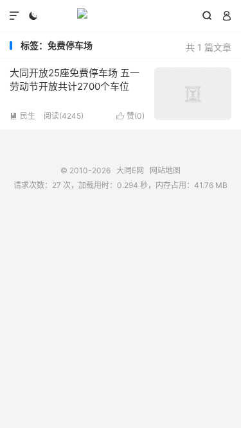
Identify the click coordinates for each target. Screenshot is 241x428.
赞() (130, 116)
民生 (22, 116)
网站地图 (165, 170)
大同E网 (120, 16)
